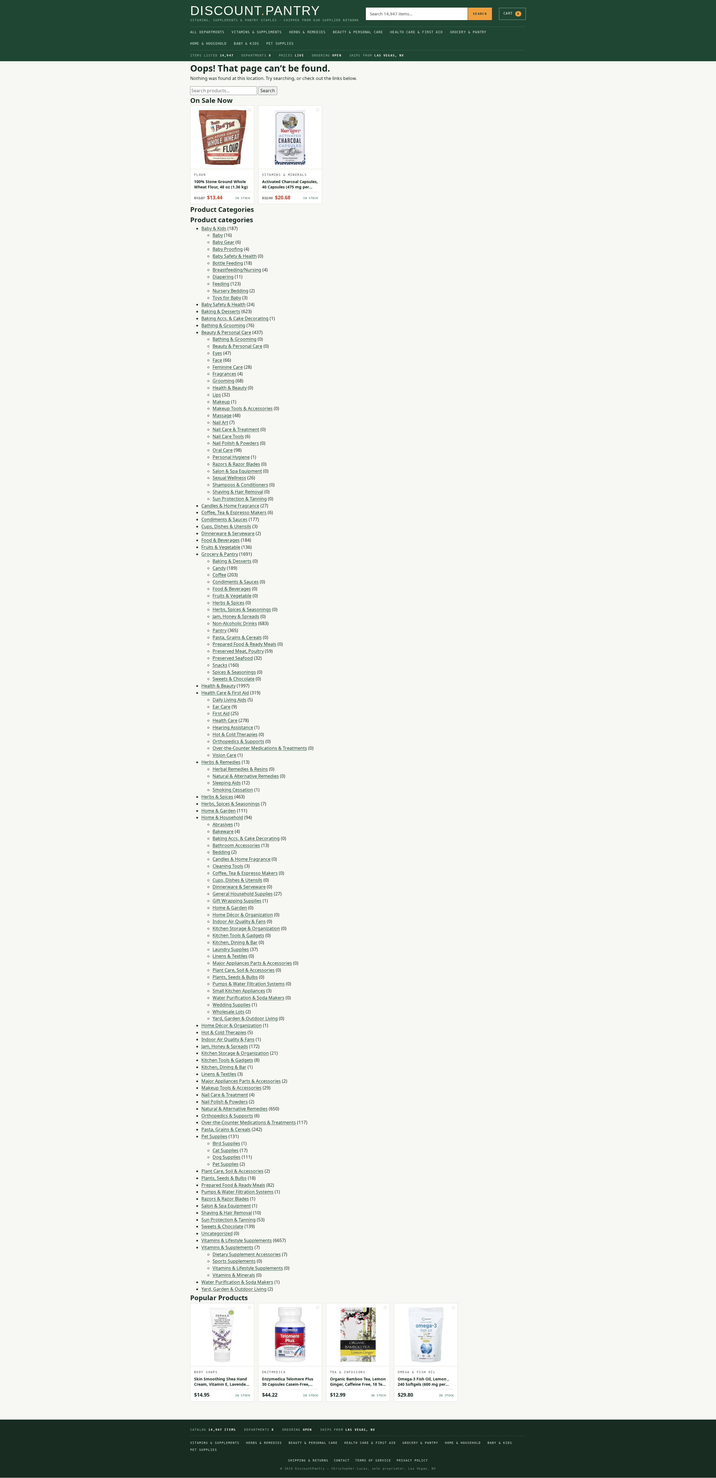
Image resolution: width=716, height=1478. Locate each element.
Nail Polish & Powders (236, 443)
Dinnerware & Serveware (228, 533)
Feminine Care (228, 367)
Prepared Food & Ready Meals (244, 644)
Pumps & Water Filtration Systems (249, 984)
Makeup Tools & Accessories (243, 408)
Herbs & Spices (228, 603)
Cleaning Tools (228, 866)
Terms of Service (373, 1460)
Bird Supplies (226, 1143)
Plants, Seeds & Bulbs (235, 977)
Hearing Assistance (233, 727)
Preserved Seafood (233, 658)
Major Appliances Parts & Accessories (252, 963)
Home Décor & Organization (243, 915)
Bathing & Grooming (223, 325)
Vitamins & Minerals (234, 1275)
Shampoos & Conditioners (240, 485)
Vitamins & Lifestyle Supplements (236, 1240)
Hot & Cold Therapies (235, 734)
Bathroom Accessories (236, 845)
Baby (218, 235)
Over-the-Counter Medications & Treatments (260, 748)
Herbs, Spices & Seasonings (242, 609)
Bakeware (223, 831)
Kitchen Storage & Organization (246, 928)
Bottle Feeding (228, 263)
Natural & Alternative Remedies (246, 776)
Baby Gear (223, 242)
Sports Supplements (234, 1261)
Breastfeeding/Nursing (237, 270)
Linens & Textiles (230, 956)
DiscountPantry (255, 10)
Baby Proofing (228, 249)
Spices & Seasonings (234, 672)
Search (480, 14)
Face (217, 360)
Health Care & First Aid (416, 32)
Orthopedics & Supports (238, 741)
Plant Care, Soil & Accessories (244, 970)
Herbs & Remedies (307, 32)
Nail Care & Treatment (236, 429)
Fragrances (224, 374)
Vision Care (224, 755)
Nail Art (220, 422)
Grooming (223, 381)
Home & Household (208, 44)
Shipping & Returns (308, 1460)
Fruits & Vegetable (220, 547)
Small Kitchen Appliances (239, 991)
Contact (342, 1460)
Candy (219, 568)
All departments (207, 32)
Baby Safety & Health (235, 256)
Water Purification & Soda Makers (248, 998)
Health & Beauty (230, 388)
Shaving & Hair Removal (238, 492)
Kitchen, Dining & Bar (235, 942)
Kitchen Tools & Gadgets (238, 935)
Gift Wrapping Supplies (237, 901)
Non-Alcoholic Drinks (235, 623)
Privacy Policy (412, 1460)
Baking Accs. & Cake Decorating (234, 318)
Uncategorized (217, 1233)
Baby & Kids (246, 44)
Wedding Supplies (232, 1005)
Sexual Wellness (229, 478)
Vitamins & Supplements (257, 32)
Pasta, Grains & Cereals (237, 637)
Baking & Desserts (220, 311)
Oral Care (223, 450)
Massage (222, 415)
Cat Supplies (226, 1150)
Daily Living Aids (229, 700)
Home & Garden (218, 811)
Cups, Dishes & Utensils (226, 526)
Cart (511, 13)
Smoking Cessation (233, 790)
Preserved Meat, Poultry (238, 651)
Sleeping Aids (227, 783)
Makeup (221, 402)
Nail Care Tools (228, 436)
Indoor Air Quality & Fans (239, 921)
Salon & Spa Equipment (237, 471)
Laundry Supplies (231, 949)
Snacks (220, 665)
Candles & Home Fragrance (230, 506)
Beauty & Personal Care (358, 32)
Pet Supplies (280, 44)
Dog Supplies (227, 1157)
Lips (217, 395)
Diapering (223, 277)
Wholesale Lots (228, 1012)
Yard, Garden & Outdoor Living (245, 1018)
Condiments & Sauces (224, 519)
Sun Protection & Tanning (240, 499)
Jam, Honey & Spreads (236, 616)
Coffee (219, 575)
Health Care (225, 720)
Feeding (221, 284)
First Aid (221, 713)
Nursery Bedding (230, 291)
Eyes (217, 353)
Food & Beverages (220, 540)
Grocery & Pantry (468, 32)
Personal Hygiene (231, 457)
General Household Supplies (243, 894)
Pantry (220, 630)
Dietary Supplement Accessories (247, 1254)
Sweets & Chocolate (234, 679)
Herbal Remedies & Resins (240, 769)
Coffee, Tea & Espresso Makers (234, 512)
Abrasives (223, 824)
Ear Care (221, 707)
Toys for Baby (227, 298)
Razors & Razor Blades (236, 464)
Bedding (221, 852)
